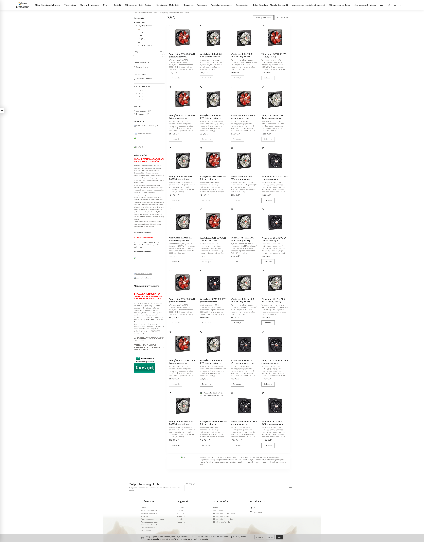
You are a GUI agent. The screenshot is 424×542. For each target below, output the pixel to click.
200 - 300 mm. (141, 91)
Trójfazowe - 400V (142, 114)
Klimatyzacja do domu (339, 5)
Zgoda (279, 537)
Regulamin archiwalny (149, 513)
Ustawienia (259, 537)
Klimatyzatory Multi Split (167, 5)
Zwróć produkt (146, 531)
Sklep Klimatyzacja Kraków (47, 5)
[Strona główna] (23, 5)
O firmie (180, 511)
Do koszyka (268, 200)
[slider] (134, 55)
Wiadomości (181, 516)
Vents (140, 42)
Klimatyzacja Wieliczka (221, 522)
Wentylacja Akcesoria (221, 5)
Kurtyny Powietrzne (89, 5)
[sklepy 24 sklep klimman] (143, 274)
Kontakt (117, 5)
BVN (139, 29)
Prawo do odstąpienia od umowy (153, 519)
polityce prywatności (201, 539)
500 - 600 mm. (141, 99)
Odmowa (270, 537)
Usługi (106, 5)
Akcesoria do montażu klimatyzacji (308, 5)
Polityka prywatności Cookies (151, 511)
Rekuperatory (242, 5)
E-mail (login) (189, 484)
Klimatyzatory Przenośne (195, 5)
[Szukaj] (389, 5)
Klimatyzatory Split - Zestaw (138, 5)
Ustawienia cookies (148, 528)
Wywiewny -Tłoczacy (143, 79)
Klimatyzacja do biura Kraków (224, 513)
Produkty (180, 508)
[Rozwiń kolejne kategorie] (381, 5)
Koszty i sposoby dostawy (150, 522)
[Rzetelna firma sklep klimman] (143, 278)
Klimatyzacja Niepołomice (223, 519)
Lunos (140, 35)
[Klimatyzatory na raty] (138, 147)
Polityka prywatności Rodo (150, 525)
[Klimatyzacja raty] (144, 364)
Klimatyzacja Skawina (221, 516)
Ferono (140, 32)
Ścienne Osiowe (142, 67)
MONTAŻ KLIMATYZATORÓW (145, 338)
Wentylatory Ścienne (144, 26)
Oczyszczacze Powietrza (365, 5)
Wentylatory (70, 5)
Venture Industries (145, 45)
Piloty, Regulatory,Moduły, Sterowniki (270, 5)
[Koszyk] (394, 5)
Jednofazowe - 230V (143, 111)
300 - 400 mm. (141, 93)
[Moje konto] (400, 5)
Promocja (180, 513)
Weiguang (141, 39)
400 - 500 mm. (141, 96)
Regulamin (145, 516)
